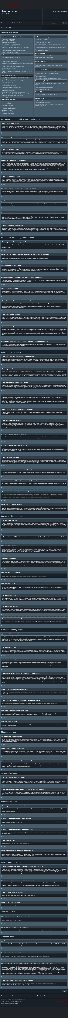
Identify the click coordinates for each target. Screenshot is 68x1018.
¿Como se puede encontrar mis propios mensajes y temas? (48, 78)
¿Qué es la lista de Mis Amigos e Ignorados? (44, 63)
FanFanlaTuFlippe (18, 1001)
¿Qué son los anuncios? (7, 110)
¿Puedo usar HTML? (6, 103)
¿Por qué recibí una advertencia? (9, 90)
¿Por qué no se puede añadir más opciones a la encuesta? (14, 84)
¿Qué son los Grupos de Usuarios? (42, 42)
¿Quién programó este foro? (41, 100)
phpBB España (14, 1003)
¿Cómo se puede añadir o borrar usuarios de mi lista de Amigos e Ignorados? (49, 66)
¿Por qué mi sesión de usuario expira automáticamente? (14, 50)
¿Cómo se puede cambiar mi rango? (9, 69)
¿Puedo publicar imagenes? (8, 106)
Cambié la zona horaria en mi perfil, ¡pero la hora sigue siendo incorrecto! (17, 63)
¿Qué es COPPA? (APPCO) (8, 40)
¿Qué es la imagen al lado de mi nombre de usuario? (13, 66)
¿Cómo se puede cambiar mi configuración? (11, 57)
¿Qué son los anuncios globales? (9, 108)
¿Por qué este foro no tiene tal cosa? (43, 102)
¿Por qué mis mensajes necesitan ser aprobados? (12, 95)
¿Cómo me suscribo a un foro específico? (44, 87)
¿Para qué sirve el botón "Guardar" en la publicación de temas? (15, 93)
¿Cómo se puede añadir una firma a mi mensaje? (12, 80)
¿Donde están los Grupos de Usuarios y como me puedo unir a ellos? (50, 44)
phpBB (18, 293)
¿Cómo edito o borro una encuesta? (9, 85)
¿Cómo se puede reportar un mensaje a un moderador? (14, 92)
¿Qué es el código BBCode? (8, 102)
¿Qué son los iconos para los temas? (10, 115)
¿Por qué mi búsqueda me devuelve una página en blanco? (47, 75)
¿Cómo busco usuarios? (40, 76)
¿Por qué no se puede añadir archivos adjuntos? (12, 88)
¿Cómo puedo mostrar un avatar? (9, 68)
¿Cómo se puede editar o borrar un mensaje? (11, 79)
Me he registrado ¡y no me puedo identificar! (11, 44)
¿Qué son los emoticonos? (7, 105)
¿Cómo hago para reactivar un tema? (10, 97)
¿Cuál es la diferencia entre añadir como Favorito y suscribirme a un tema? (49, 84)
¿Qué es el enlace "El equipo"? (41, 50)
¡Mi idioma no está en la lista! (8, 64)
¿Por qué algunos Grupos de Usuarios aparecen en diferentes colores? (50, 47)
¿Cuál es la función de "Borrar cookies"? (10, 52)
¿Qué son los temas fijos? (7, 111)
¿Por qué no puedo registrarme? (9, 42)
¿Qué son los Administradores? (42, 39)
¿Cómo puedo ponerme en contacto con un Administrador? (47, 106)
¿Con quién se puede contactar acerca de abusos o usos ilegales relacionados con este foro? (49, 105)
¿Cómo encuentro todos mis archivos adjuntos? (45, 95)
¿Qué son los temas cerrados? (8, 113)
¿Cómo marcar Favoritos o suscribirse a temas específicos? (48, 85)
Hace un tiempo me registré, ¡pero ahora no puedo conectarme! (15, 47)
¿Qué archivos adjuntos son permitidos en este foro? (46, 94)
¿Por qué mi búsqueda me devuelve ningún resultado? (46, 73)
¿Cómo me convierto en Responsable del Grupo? (45, 45)
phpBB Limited (52, 943)
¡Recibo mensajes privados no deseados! (44, 57)
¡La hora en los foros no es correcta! (9, 61)
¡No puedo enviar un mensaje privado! (43, 55)
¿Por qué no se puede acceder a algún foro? (11, 87)
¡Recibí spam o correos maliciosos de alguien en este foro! (47, 58)
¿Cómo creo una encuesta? (8, 82)
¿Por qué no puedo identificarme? (9, 45)
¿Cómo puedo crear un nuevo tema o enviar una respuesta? (15, 77)
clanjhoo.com (9, 11)
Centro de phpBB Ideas (7, 956)
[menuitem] (63, 11)
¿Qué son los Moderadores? (41, 40)
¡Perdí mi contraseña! (6, 48)
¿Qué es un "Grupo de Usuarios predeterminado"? (46, 48)
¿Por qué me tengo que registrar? (9, 39)
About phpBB (37, 945)
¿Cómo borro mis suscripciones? (42, 89)
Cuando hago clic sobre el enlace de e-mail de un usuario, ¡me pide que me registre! (17, 72)
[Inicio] (10, 5)
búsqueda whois (41, 967)
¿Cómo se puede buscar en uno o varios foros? (45, 71)
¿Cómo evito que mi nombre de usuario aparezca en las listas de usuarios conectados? (17, 59)
